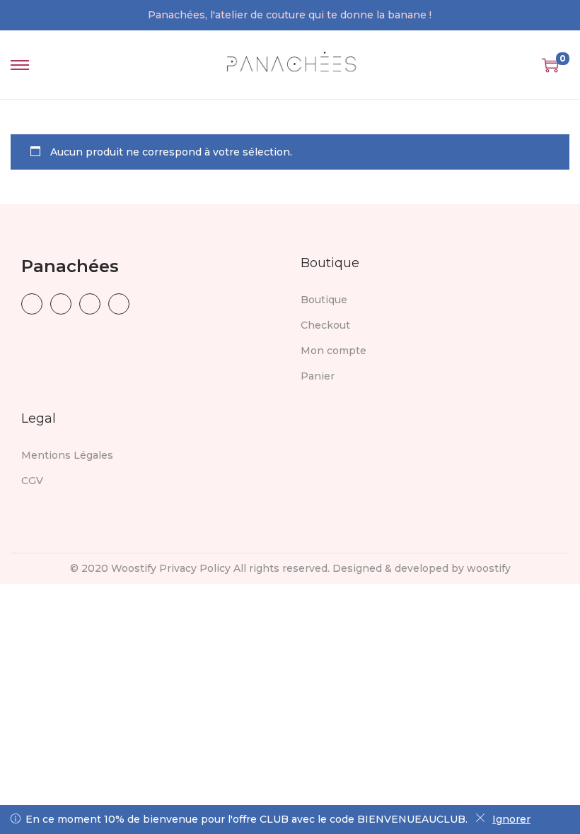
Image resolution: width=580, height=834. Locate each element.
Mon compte (333, 350)
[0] (550, 65)
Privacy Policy (195, 568)
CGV (32, 480)
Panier (318, 376)
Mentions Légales (67, 455)
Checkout (325, 325)
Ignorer (511, 819)
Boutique (324, 299)
